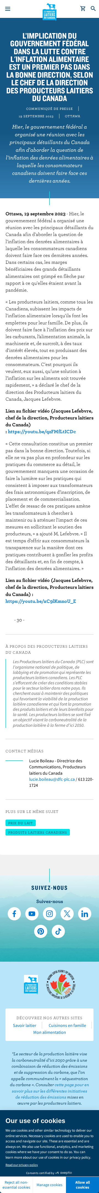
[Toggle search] (93, 8)
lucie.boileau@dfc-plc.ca (52, 779)
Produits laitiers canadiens (37, 832)
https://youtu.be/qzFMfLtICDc (42, 431)
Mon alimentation (49, 1032)
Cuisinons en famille (67, 1025)
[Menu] (7, 8)
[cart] (83, 8)
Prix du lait (20, 823)
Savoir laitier (24, 1025)
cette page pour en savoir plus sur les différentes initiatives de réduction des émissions (50, 1090)
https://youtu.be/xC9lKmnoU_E (41, 601)
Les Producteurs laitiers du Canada (50, 11)
